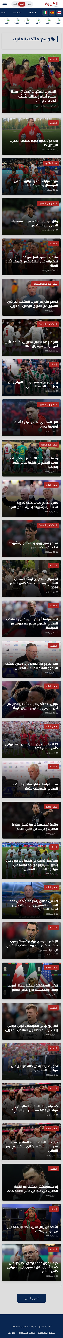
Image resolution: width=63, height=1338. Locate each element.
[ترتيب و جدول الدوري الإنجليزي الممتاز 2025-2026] (17, 21)
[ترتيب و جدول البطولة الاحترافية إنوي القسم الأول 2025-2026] (58, 21)
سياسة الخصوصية (46, 1333)
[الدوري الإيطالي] (45, 13)
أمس (29, 4)
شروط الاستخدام (27, 1333)
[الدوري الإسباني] (52, 13)
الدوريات (17, 12)
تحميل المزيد (31, 1298)
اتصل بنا (11, 1333)
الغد (15, 4)
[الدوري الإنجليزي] (59, 13)
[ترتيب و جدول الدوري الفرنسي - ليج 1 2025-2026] (27, 21)
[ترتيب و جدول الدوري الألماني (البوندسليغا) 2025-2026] (7, 21)
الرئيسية (32, 12)
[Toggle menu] (5, 4)
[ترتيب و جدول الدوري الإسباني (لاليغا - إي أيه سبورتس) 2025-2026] (48, 21)
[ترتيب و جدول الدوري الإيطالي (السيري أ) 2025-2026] (37, 21)
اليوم (22, 4)
